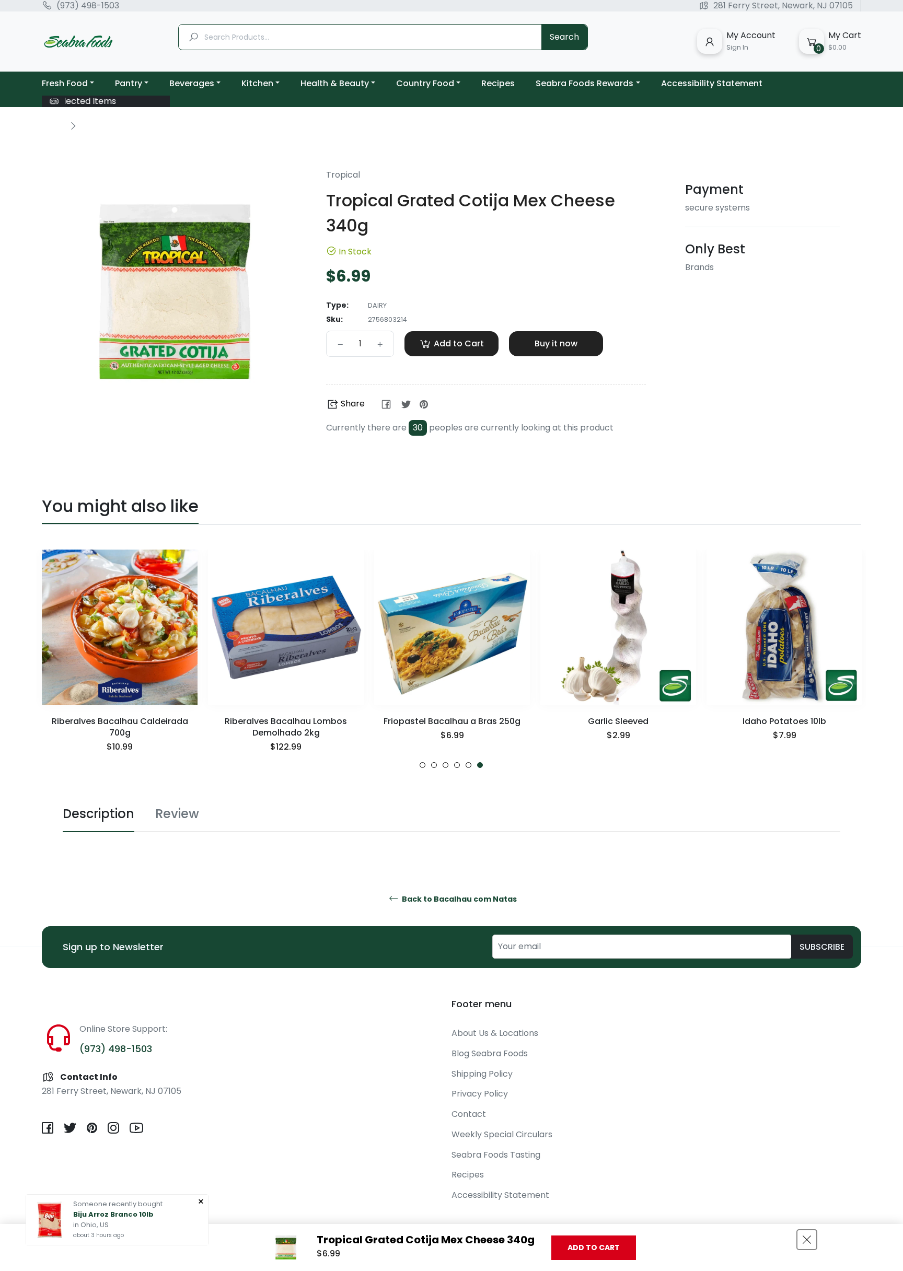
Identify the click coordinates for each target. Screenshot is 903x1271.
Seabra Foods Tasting (496, 1155)
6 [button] (480, 765)
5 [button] (468, 765)
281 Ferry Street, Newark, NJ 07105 (783, 5)
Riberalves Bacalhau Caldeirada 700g (120, 727)
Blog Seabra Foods (490, 1053)
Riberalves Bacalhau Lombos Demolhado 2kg (286, 727)
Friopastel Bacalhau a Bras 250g (452, 721)
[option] (120, 659)
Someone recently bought (118, 1204)
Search (564, 37)
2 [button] (434, 765)
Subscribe (822, 947)
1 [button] (422, 765)
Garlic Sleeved (618, 721)
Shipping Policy (482, 1074)
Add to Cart (594, 1247)
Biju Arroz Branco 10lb (113, 1214)
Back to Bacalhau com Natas (458, 899)
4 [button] (457, 765)
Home (53, 125)
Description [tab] (98, 813)
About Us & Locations (495, 1033)
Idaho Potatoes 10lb (784, 721)
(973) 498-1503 (87, 5)
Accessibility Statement (500, 1195)
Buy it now (556, 343)
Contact (469, 1114)
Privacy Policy (480, 1094)
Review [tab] (177, 813)
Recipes (468, 1175)
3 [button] (445, 765)
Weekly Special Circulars (502, 1134)
